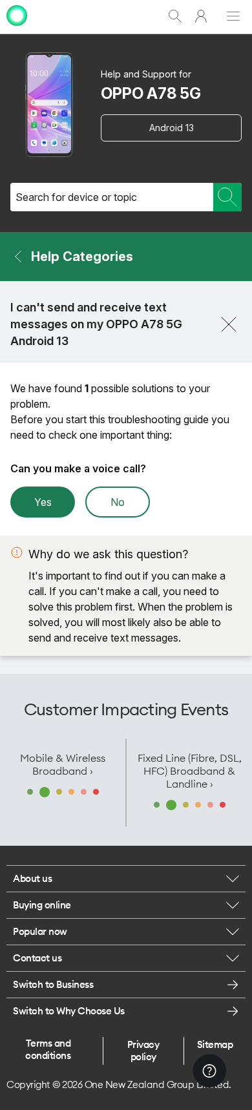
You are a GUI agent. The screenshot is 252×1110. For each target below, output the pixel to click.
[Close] (229, 324)
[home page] (17, 27)
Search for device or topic (76, 197)
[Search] (227, 197)
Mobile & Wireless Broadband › (62, 764)
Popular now (40, 931)
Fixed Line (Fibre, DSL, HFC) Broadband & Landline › (190, 770)
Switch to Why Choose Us (69, 1011)
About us (32, 878)
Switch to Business (53, 984)
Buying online (42, 905)
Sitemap (215, 1044)
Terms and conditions (47, 1049)
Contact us (37, 958)
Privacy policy (143, 1050)
